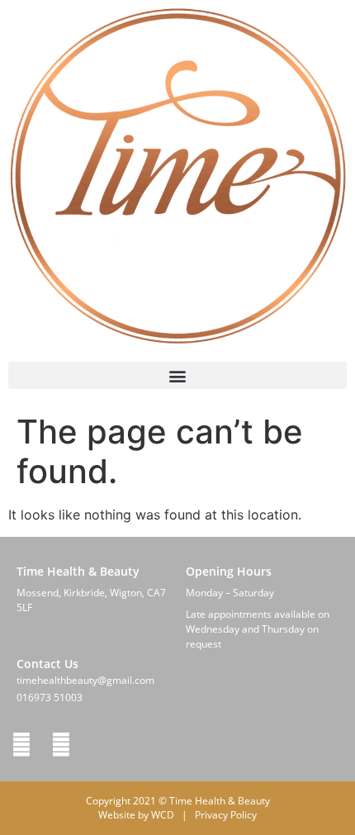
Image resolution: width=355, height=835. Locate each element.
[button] (177, 375)
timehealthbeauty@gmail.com (85, 680)
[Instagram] (61, 745)
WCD (162, 815)
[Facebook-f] (21, 745)
